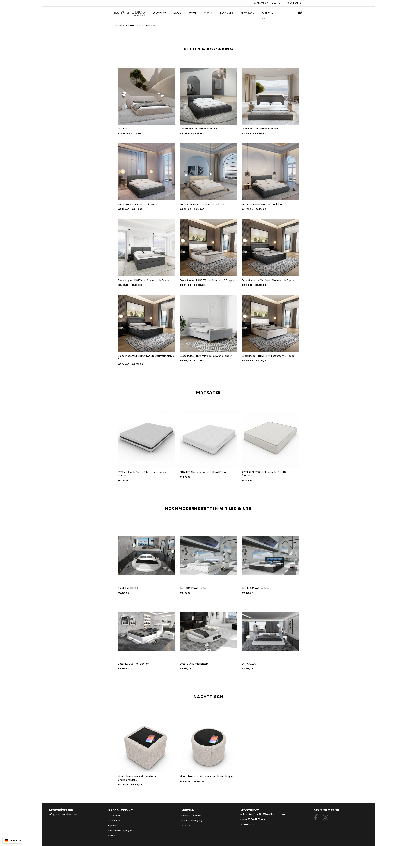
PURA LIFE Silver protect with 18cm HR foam (204, 472)
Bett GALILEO (249, 663)
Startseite (159, 13)
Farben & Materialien (191, 815)
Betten (193, 13)
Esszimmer (226, 13)
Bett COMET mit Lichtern (194, 588)
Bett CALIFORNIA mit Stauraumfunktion (202, 204)
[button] (13, 840)
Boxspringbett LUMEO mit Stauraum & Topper (144, 280)
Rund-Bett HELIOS (128, 588)
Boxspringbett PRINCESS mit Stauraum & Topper (207, 280)
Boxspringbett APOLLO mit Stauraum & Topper (268, 280)
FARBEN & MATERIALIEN (269, 14)
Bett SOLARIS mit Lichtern (194, 663)
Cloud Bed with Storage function (198, 128)
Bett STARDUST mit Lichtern (133, 663)
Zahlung (112, 835)
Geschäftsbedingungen (120, 830)
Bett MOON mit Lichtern (255, 588)
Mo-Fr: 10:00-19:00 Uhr (252, 819)
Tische (208, 13)
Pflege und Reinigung (192, 820)
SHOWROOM (247, 13)
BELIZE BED (123, 128)
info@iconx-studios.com (63, 814)
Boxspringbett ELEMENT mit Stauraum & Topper (268, 356)
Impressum (113, 825)
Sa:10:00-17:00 (248, 824)
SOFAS (177, 13)
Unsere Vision (114, 820)
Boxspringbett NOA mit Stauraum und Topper (206, 356)
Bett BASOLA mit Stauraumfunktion (262, 204)
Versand (185, 825)
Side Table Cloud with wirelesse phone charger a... (208, 776)
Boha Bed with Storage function (260, 128)
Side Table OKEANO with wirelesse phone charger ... (137, 778)
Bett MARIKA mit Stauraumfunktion (138, 204)
